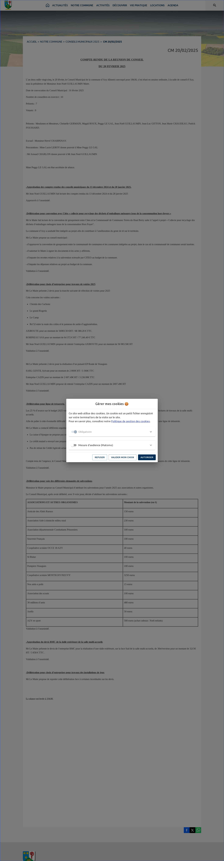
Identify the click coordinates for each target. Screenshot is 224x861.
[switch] (72, 445)
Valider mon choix (122, 457)
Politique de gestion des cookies (130, 421)
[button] (112, 432)
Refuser (100, 457)
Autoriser (146, 457)
